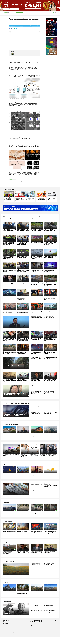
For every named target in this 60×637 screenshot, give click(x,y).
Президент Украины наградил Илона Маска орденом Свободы (8, 283)
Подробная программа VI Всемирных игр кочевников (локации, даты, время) (8, 475)
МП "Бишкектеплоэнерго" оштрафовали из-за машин (49, 317)
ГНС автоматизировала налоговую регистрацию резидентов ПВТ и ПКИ (37, 484)
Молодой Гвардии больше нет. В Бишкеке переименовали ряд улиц (13, 366)
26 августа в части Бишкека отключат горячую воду (49, 564)
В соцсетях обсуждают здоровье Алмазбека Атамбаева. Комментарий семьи (49, 386)
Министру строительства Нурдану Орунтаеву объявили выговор (50, 380)
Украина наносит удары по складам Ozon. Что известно (11, 455)
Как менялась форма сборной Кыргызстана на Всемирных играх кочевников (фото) (9, 270)
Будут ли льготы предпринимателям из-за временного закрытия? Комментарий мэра (21, 298)
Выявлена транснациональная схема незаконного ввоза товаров (36, 317)
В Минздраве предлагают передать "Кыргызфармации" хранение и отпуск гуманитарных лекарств (37, 491)
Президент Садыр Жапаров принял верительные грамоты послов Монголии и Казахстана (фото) (49, 298)
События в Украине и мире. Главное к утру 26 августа (50, 358)
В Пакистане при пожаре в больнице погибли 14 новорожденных (8, 552)
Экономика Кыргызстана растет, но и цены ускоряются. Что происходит (36, 532)
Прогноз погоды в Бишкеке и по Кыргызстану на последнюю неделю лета (14, 572)
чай (14, 179)
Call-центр (33, 12)
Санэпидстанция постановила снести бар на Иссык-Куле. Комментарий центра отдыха (22, 352)
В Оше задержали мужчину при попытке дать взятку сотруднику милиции (23, 230)
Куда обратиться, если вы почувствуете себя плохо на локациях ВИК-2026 (35, 413)
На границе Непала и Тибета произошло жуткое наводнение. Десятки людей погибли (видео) (50, 230)
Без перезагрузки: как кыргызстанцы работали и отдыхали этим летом (22, 380)
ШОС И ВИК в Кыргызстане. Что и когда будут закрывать (23, 474)
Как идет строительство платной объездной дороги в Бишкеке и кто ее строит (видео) (9, 352)
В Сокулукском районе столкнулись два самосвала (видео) (50, 490)
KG (55, 620)
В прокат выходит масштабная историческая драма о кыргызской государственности (9, 380)
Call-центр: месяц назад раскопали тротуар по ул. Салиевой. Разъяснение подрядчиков (23, 512)
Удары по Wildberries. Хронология (37, 242)
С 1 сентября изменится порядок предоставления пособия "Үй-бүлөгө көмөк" (50, 243)
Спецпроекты (28, 12)
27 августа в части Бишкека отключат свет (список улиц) (22, 257)
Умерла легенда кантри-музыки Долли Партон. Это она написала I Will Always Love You (36, 358)
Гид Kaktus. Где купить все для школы (36, 297)
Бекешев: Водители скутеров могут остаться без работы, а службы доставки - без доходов (50, 365)
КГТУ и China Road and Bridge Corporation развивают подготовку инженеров (8, 198)
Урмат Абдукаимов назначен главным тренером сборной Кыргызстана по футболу (36, 380)
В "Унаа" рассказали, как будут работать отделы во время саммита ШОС (50, 406)
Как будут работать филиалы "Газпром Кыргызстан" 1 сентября (36, 406)
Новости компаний (9, 189)
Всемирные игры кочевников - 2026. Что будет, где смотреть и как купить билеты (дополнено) (37, 475)
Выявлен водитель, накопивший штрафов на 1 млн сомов (36, 339)
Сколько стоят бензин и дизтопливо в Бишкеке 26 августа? (50, 311)
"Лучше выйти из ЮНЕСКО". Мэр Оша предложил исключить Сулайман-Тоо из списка (50, 435)
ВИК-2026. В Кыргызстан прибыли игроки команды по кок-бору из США (50, 339)
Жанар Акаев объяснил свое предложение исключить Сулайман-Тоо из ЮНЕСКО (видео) (14, 325)
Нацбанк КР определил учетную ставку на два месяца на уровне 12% (14, 492)
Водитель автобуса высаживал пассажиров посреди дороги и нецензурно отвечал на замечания (9, 512)
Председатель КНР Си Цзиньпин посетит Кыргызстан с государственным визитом (9, 311)
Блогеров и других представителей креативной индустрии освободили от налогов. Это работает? (9, 532)
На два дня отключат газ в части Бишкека (49, 570)
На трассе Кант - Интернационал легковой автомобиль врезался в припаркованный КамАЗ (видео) (23, 339)
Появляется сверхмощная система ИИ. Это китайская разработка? (9, 297)
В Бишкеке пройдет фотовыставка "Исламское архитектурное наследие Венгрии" (50, 611)
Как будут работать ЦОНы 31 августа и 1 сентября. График (50, 413)
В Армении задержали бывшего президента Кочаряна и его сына (36, 552)
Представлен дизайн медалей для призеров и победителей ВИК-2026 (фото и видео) (37, 270)
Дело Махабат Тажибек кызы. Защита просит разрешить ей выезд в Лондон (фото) (14, 394)
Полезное (37, 12)
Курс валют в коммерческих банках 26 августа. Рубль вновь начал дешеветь (9, 339)
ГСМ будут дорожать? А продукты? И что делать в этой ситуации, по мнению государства (50, 532)
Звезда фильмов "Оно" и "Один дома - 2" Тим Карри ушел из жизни (23, 552)
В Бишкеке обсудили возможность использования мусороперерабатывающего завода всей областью (50, 485)
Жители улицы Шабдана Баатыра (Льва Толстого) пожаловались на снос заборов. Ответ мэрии (37, 512)
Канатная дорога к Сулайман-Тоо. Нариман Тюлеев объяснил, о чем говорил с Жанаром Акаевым (23, 435)
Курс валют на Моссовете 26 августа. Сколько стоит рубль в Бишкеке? (37, 364)
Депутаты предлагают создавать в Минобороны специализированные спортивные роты (37, 324)
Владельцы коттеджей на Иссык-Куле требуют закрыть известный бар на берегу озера (37, 283)
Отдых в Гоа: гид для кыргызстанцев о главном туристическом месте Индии (22, 592)
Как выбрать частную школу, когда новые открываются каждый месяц (30, 198)
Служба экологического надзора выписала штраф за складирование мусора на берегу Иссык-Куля (50, 284)
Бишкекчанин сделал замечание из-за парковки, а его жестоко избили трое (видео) (36, 352)
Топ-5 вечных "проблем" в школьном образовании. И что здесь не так (49, 352)
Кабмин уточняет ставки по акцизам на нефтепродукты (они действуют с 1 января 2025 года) (23, 311)
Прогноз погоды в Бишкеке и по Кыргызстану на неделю (50, 257)
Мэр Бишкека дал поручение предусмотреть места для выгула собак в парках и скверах (23, 270)
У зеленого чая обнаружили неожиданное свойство (23, 53)
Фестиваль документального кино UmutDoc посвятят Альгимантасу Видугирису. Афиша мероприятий (13, 612)
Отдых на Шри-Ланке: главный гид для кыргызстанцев (50, 592)
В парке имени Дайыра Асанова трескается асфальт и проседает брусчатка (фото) (36, 257)
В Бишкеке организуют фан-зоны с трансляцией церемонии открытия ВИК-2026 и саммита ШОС (37, 604)
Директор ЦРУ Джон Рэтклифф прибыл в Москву (49, 552)
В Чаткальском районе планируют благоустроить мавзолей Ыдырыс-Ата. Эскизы (15, 217)
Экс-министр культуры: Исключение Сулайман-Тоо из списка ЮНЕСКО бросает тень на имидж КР (36, 435)
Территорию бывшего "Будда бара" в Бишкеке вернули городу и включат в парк (37, 230)
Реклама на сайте (5, 623)
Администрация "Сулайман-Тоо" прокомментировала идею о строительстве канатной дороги (9, 435)
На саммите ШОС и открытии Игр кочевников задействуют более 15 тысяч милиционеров (9, 243)
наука (11, 179)
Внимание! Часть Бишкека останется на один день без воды (36, 570)
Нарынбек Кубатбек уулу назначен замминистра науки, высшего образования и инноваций (9, 230)
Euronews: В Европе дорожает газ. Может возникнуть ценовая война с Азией (37, 311)
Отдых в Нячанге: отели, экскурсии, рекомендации (8, 592)
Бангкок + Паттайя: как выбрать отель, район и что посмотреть (36, 592)
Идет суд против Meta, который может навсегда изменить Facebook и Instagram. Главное (48, 455)
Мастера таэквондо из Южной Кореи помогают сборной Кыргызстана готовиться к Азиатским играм (22, 244)
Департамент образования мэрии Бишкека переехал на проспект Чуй (36, 386)
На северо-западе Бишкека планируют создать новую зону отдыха (43, 217)
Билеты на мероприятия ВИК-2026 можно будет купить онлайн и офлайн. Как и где (50, 475)
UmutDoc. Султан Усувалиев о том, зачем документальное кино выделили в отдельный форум (29, 455)
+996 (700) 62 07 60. (26, 181)
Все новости (19, 12)
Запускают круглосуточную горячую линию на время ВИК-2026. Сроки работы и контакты (14, 415)
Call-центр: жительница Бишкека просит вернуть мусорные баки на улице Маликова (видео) (50, 512)
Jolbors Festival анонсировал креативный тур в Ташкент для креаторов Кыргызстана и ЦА (49, 604)
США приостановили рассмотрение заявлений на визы (50, 323)
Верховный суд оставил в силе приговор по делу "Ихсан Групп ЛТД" (22, 283)
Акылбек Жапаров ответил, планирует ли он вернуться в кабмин (49, 392)
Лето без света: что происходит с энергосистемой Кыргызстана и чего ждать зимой (22, 532)
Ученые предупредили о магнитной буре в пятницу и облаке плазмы (49, 270)
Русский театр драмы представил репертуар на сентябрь (36, 611)
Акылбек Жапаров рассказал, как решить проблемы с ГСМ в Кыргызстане (36, 392)
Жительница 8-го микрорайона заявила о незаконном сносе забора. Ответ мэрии (9, 257)
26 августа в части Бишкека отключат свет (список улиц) (35, 564)
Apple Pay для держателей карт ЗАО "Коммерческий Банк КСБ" (52, 198)
